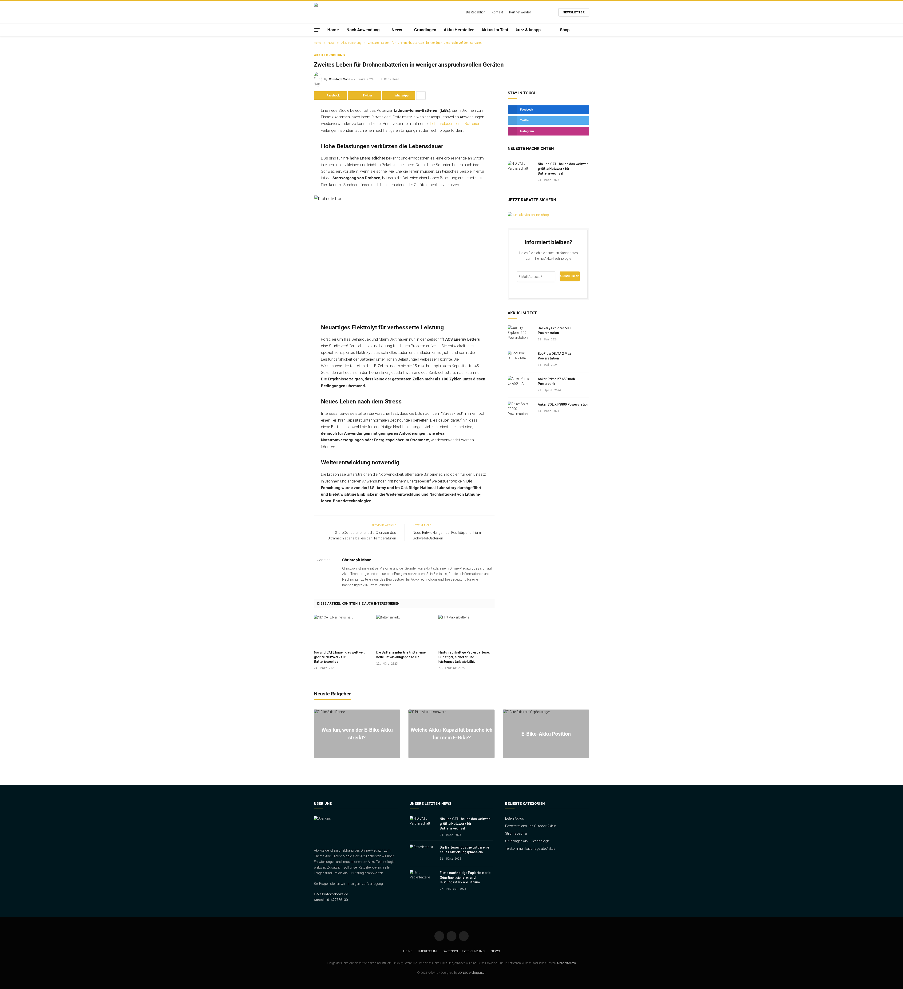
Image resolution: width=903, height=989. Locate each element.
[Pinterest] (297, 159)
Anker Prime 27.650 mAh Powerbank (556, 381)
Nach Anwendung (363, 29)
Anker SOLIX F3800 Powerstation (563, 404)
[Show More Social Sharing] (421, 95)
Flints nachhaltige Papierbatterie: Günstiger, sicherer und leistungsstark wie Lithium (464, 656)
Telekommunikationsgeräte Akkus (530, 848)
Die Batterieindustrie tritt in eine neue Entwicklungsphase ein (401, 654)
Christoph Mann (339, 79)
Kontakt (497, 12)
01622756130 (337, 900)
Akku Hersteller (459, 29)
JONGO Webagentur (471, 972)
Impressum (427, 951)
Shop (565, 29)
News (397, 29)
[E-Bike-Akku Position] (546, 734)
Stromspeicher (516, 833)
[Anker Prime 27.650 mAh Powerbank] (521, 385)
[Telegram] (297, 182)
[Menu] (317, 29)
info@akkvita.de (336, 894)
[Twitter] (297, 135)
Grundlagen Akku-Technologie (527, 841)
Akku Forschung (329, 55)
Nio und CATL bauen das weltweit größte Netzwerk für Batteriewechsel (339, 656)
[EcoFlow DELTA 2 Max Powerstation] (521, 360)
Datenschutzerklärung (464, 951)
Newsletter (574, 12)
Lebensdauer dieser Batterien (455, 123)
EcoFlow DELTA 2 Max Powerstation (554, 356)
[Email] (297, 194)
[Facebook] (297, 123)
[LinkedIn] (297, 147)
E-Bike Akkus (514, 818)
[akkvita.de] (343, 12)
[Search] (587, 30)
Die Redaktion (475, 12)
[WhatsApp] (297, 170)
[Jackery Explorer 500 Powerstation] (521, 334)
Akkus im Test (494, 29)
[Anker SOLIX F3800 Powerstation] (521, 410)
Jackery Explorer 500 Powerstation (554, 330)
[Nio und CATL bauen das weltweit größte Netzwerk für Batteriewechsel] (342, 630)
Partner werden (520, 12)
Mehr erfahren (566, 963)
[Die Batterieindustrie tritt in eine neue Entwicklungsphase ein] (404, 630)
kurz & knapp (528, 29)
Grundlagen (425, 29)
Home (333, 29)
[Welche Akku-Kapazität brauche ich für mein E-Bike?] (451, 734)
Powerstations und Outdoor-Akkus (531, 826)
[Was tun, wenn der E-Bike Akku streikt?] (357, 734)
